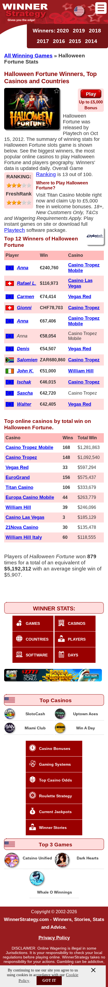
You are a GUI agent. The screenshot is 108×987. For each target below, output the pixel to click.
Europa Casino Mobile (30, 497)
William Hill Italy (24, 537)
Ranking (46, 174)
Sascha (25, 393)
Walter (24, 404)
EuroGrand (18, 477)
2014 (91, 41)
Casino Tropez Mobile (29, 447)
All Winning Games (28, 55)
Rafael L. (26, 283)
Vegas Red (79, 296)
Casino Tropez (84, 307)
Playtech (14, 230)
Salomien (27, 359)
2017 (43, 41)
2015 (75, 41)
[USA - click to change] (79, 11)
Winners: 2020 (51, 31)
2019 (79, 31)
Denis (23, 348)
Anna (22, 267)
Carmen (25, 296)
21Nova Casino (22, 527)
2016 (59, 41)
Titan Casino (19, 487)
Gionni (24, 307)
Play (91, 94)
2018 (95, 31)
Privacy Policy (54, 937)
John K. (25, 371)
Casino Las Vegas (80, 283)
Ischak (24, 382)
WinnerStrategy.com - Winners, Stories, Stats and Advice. (54, 923)
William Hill (81, 371)
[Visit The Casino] (53, 675)
